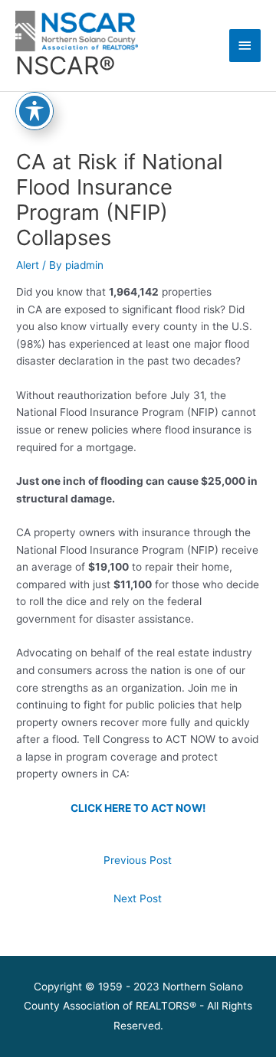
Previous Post (138, 860)
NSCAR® (65, 65)
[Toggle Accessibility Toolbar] (34, 111)
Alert (27, 265)
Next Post (137, 898)
